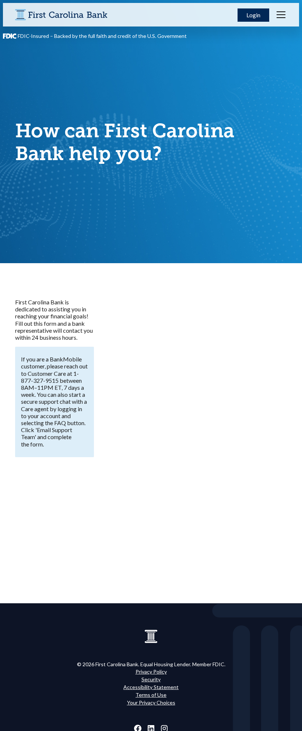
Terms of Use (151, 695)
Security (151, 679)
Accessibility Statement (151, 687)
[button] (253, 14)
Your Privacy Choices (151, 702)
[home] (61, 14)
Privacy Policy (151, 671)
